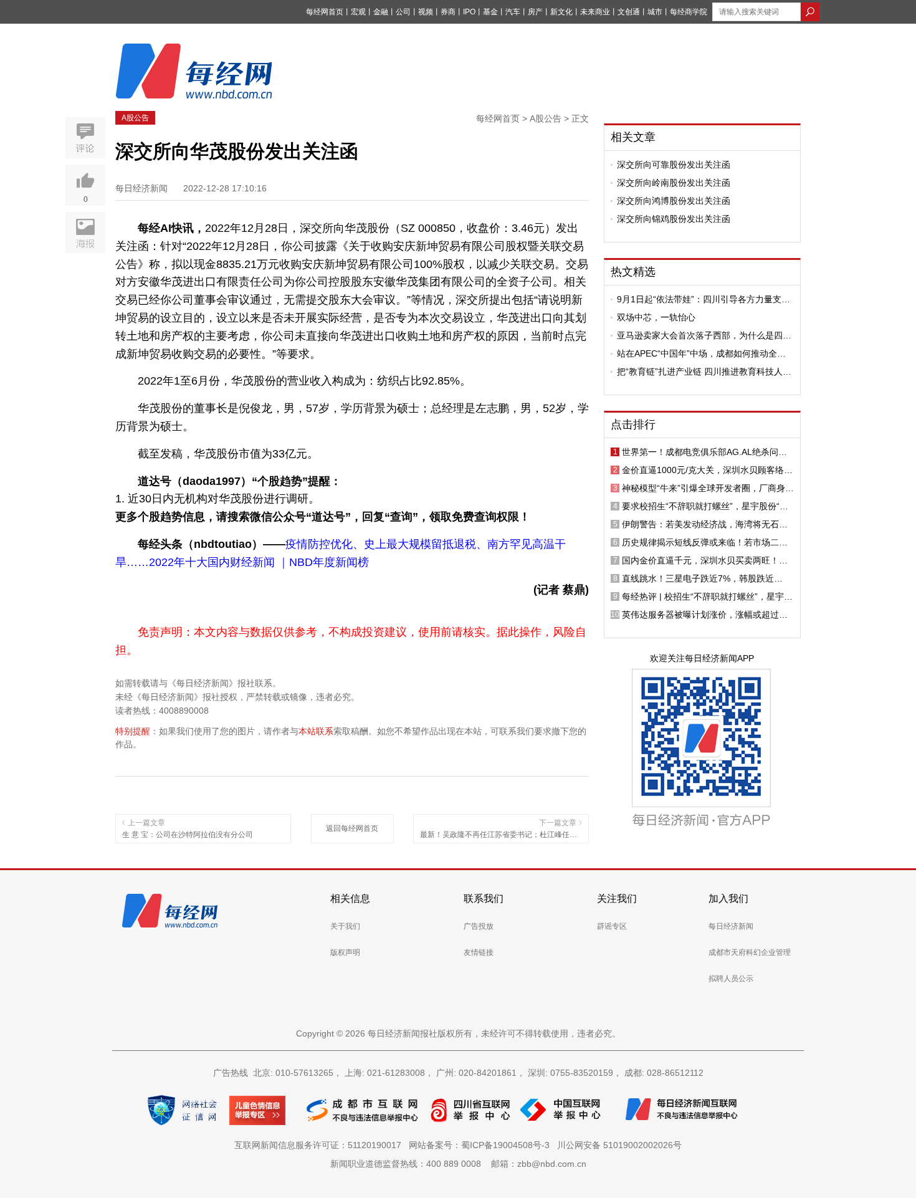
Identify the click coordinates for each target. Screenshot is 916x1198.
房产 (535, 11)
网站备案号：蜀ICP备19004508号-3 (482, 1145)
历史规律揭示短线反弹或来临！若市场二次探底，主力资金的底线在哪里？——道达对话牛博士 (705, 542)
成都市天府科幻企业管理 (749, 952)
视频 (425, 11)
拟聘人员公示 (730, 978)
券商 (448, 11)
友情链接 (479, 952)
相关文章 (633, 137)
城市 (654, 11)
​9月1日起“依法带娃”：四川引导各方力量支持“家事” (703, 299)
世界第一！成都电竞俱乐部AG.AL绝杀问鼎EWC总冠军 (704, 452)
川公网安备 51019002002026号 (619, 1145)
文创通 (629, 11)
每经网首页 (324, 11)
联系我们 (483, 898)
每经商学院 (688, 11)
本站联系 (315, 731)
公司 (403, 11)
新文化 (561, 11)
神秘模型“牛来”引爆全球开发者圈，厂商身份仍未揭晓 (708, 488)
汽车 (512, 11)
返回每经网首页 (352, 828)
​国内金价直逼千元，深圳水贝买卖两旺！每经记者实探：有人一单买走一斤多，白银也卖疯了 (705, 560)
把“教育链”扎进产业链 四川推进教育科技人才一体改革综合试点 (704, 371)
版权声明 (345, 952)
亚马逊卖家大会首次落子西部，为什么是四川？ (700, 335)
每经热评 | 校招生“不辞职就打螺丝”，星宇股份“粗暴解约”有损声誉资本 (707, 596)
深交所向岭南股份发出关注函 (673, 182)
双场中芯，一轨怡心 (656, 317)
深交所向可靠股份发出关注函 (673, 164)
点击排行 (633, 424)
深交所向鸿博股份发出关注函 (673, 200)
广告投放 (479, 926)
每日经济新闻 (730, 926)
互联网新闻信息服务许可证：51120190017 (320, 1145)
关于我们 (345, 926)
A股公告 (135, 117)
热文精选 (633, 271)
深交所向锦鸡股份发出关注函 (673, 218)
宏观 (358, 11)
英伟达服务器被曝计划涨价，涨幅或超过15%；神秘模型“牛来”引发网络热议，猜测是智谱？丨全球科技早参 (708, 614)
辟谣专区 (612, 926)
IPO (469, 11)
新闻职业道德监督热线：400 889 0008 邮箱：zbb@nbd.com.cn (458, 1164)
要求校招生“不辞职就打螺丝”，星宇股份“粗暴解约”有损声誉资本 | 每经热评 (705, 506)
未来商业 (595, 11)
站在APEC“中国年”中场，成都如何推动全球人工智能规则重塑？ (701, 353)
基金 (490, 11)
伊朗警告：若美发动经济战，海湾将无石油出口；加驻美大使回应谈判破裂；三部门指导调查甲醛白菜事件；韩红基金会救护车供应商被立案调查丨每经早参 (705, 524)
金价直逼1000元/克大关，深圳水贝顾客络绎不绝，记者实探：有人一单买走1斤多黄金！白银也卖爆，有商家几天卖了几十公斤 (707, 470)
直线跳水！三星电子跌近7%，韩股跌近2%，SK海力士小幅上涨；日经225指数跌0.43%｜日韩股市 (702, 578)
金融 (380, 11)
